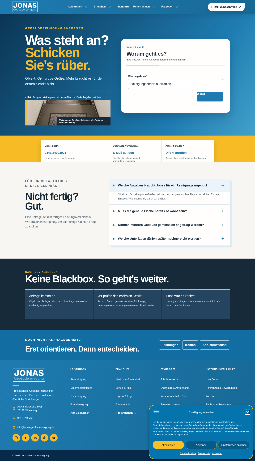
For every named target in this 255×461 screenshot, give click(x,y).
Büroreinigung (78, 379)
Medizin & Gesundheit (128, 379)
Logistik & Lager (125, 396)
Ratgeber (167, 6)
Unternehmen (141, 6)
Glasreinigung (78, 396)
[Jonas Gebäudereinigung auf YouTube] (54, 438)
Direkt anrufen (176, 152)
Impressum (217, 453)
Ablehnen (201, 444)
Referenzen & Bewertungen (221, 387)
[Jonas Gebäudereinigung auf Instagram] (16, 438)
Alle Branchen (126, 412)
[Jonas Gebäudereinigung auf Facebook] (25, 438)
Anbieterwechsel (214, 345)
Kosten (190, 345)
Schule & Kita (123, 387)
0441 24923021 (55, 152)
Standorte (123, 6)
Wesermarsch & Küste (173, 396)
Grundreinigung (79, 404)
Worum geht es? (138, 76)
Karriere (210, 396)
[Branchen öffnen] (110, 7)
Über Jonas (212, 379)
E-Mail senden (123, 152)
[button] (247, 412)
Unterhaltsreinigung (81, 387)
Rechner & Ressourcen (219, 404)
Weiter (201, 93)
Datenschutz (204, 453)
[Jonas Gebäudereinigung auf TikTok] (44, 438)
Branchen (100, 6)
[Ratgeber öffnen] (177, 7)
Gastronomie (123, 404)
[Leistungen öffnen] (86, 7)
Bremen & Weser (170, 404)
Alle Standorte (171, 379)
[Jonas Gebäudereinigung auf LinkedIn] (35, 438)
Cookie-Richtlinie (188, 453)
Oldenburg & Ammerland (175, 387)
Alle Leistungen (81, 412)
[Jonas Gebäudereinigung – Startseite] (25, 7)
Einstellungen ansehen (233, 444)
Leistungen (75, 6)
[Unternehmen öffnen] (154, 7)
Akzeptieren (168, 444)
